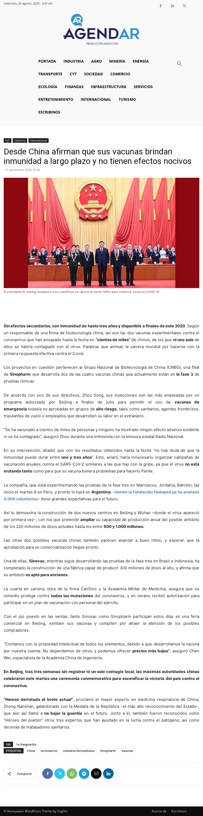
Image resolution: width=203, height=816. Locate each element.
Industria (20, 140)
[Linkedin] (172, 6)
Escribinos (179, 811)
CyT (7, 140)
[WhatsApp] (72, 773)
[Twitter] (184, 6)
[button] (179, 64)
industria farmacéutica (78, 751)
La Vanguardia (26, 744)
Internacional (38, 140)
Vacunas (127, 751)
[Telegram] (84, 773)
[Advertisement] (101, 309)
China (31, 751)
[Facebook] (160, 6)
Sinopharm (108, 751)
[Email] (96, 773)
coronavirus (49, 751)
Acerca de (159, 811)
